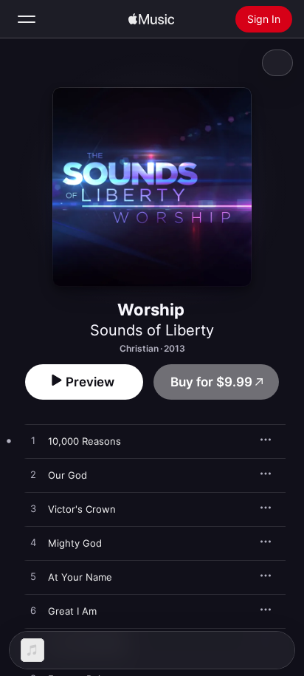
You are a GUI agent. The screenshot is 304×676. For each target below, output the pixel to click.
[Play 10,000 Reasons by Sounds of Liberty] (33, 441)
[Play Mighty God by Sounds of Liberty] (33, 543)
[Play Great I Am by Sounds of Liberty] (33, 611)
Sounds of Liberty (152, 330)
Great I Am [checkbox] (72, 611)
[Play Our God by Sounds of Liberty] (33, 475)
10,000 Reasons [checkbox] (84, 441)
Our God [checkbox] (67, 475)
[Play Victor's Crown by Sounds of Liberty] (33, 509)
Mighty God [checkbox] (75, 543)
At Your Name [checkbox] (80, 577)
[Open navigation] (26, 19)
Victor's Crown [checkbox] (82, 509)
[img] (151, 19)
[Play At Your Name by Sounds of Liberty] (33, 577)
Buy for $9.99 (211, 382)
